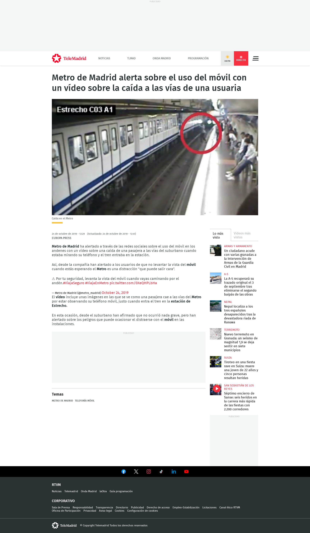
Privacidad (89, 510)
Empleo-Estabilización (186, 507)
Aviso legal (105, 510)
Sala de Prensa (61, 507)
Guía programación (121, 491)
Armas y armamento (238, 246)
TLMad (131, 58)
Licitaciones (209, 507)
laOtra (103, 491)
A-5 (226, 274)
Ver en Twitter (136, 472)
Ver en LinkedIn (173, 471)
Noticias (104, 58)
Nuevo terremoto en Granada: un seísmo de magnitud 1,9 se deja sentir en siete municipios (215, 334)
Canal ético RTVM (229, 507)
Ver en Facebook (123, 472)
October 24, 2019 (115, 293)
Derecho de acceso (158, 507)
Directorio (122, 507)
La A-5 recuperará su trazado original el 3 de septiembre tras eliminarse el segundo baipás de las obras (215, 278)
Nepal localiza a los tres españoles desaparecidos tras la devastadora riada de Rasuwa (215, 306)
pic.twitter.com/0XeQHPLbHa (133, 283)
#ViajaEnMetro (97, 283)
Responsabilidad (83, 507)
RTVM (56, 485)
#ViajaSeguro (73, 283)
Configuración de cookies (142, 510)
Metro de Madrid (62, 401)
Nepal (228, 302)
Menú (255, 58)
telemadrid (64, 525)
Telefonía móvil (85, 401)
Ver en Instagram (148, 471)
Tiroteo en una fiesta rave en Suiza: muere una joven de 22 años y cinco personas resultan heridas (215, 361)
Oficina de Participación (66, 510)
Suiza (228, 357)
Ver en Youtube (186, 471)
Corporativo (63, 501)
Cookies (119, 510)
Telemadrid (71, 491)
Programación (198, 58)
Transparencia (104, 507)
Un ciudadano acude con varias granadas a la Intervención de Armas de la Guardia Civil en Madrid (215, 250)
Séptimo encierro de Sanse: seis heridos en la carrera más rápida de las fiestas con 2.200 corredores (215, 389)
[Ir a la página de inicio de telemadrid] (69, 58)
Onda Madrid (162, 58)
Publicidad (137, 507)
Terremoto (231, 329)
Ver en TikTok (161, 472)
